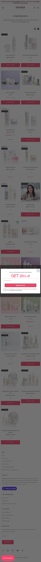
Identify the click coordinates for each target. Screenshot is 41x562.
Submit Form (20, 285)
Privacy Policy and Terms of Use (16, 290)
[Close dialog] (38, 270)
